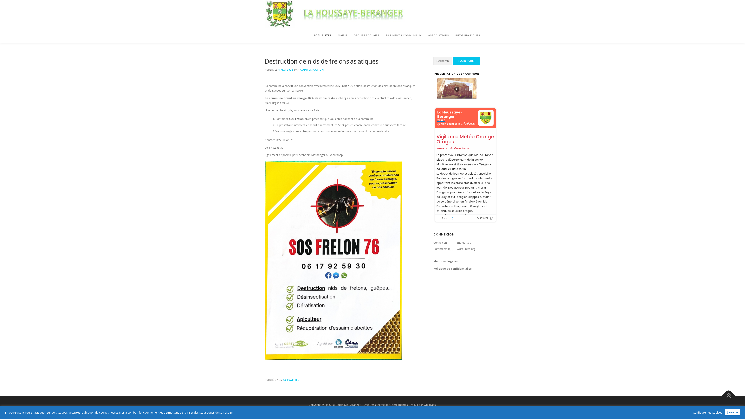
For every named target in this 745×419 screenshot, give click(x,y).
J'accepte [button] (732, 412)
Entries (464, 242)
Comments (443, 249)
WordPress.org (466, 249)
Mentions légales (445, 261)
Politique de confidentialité (452, 268)
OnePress (370, 405)
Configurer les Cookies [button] (707, 412)
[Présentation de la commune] (456, 88)
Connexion (440, 242)
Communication (312, 69)
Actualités (322, 35)
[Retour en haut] (728, 396)
